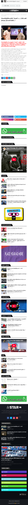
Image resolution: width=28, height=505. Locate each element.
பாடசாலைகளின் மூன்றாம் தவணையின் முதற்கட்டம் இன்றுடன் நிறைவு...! (16, 370)
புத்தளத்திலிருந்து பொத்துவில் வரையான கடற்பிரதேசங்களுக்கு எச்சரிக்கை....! (14, 325)
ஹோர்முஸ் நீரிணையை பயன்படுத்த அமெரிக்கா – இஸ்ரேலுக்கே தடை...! (15, 190)
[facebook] (7, 117)
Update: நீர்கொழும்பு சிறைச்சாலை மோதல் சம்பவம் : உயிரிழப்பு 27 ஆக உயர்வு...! (16, 185)
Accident (5, 472)
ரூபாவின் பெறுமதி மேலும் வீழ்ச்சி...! (13, 390)
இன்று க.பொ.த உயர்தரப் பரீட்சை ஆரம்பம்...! (15, 364)
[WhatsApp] (20, 417)
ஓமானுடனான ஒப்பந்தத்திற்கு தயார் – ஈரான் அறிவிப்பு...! (15, 269)
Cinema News (6, 14)
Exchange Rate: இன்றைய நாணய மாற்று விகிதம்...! (16, 384)
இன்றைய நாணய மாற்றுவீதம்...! (12, 379)
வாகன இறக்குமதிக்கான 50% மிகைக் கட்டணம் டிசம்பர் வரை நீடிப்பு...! (12, 459)
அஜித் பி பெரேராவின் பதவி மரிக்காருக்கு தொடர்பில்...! (16, 233)
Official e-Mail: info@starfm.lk (14, 501)
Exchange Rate (6, 482)
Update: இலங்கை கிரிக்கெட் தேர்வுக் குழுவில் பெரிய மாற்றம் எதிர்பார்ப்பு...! (16, 285)
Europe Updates (7, 479)
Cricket (5, 475)
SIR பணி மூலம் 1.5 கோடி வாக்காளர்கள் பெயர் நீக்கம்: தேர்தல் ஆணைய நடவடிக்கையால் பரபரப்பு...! (16, 291)
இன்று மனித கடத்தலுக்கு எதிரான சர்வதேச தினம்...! (16, 178)
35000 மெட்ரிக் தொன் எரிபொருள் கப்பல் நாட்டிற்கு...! (16, 195)
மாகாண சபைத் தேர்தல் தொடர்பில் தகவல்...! (15, 228)
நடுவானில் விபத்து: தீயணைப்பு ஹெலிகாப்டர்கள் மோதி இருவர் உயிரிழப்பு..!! (16, 274)
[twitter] (20, 117)
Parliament (6, 489)
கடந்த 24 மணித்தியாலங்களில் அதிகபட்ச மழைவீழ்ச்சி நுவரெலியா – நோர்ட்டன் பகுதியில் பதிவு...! (16, 319)
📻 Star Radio (17, 503)
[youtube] (20, 119)
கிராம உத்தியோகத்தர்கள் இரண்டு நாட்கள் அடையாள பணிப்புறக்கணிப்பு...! (16, 280)
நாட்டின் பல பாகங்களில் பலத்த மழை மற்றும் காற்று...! (16, 330)
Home (2, 14)
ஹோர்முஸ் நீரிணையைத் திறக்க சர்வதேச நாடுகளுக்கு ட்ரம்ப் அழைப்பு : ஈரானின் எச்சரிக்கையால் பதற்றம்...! (16, 201)
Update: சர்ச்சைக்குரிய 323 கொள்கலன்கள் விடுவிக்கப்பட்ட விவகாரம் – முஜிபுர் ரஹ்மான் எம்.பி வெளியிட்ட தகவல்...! (16, 240)
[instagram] (7, 119)
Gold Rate (5, 486)
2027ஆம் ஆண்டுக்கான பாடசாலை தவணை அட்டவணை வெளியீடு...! (15, 359)
